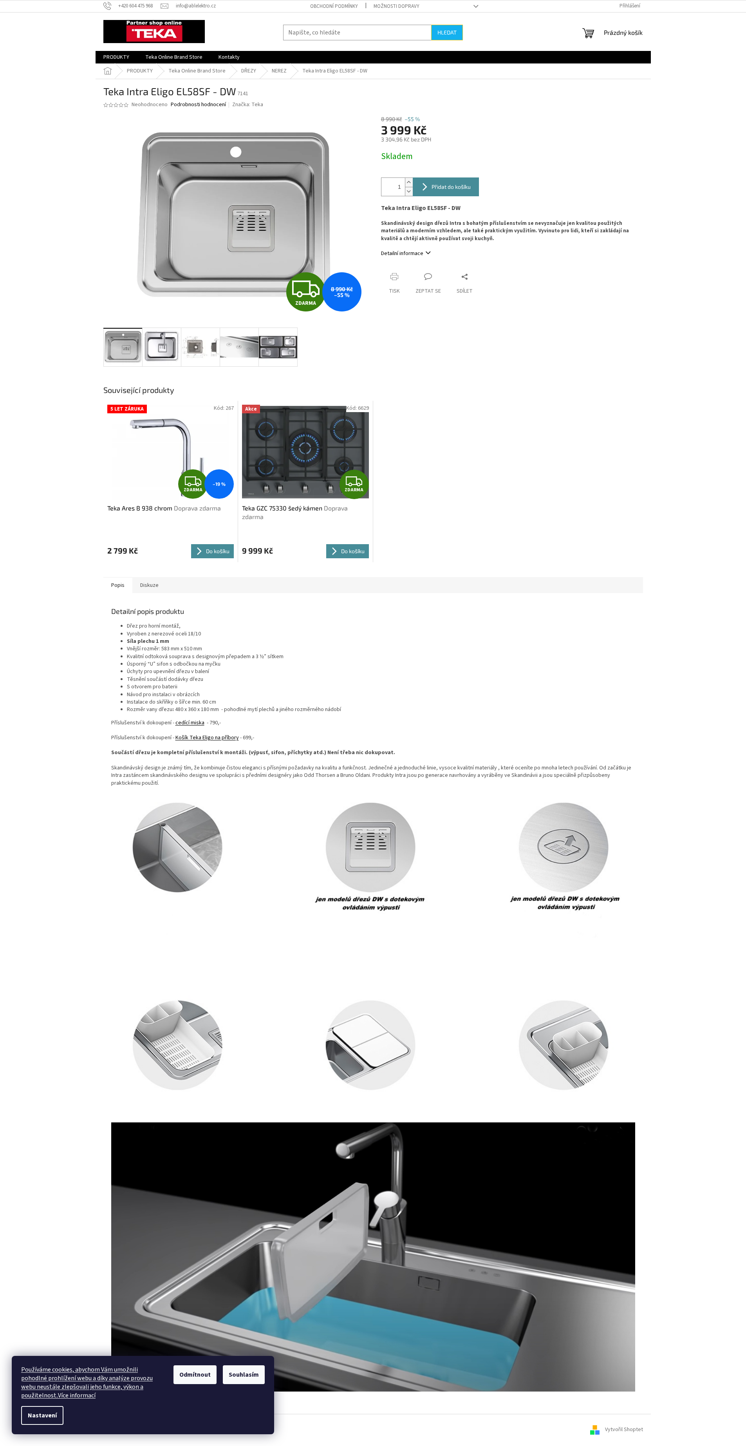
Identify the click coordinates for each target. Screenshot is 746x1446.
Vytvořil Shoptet (624, 1430)
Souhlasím (244, 1374)
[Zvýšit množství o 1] (409, 182)
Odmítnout (195, 1374)
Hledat (447, 32)
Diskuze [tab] (149, 585)
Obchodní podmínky (334, 6)
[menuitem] (116, 57)
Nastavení (42, 1415)
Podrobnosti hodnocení (198, 105)
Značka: (247, 105)
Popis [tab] (118, 585)
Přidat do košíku (451, 186)
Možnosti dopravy (396, 6)
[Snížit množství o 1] (409, 191)
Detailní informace (402, 253)
